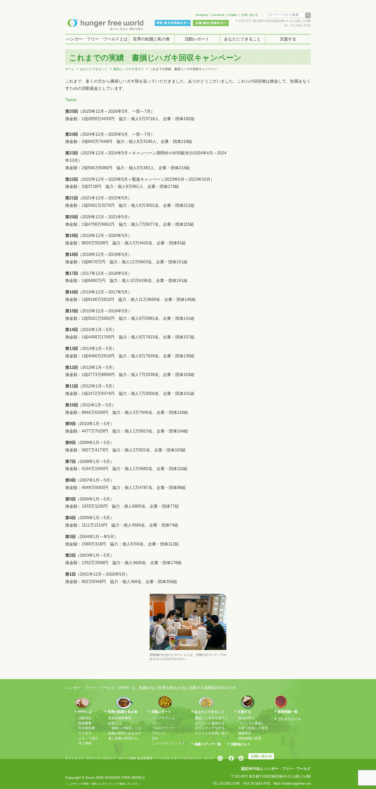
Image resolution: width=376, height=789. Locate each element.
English (232, 14)
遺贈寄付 (244, 733)
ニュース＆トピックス (168, 743)
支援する (288, 39)
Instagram (202, 14)
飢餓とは (114, 723)
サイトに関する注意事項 (135, 758)
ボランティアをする (210, 728)
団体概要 (85, 723)
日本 (155, 738)
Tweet (70, 100)
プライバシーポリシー (101, 758)
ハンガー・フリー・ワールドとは (97, 39)
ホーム (69, 69)
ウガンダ (158, 733)
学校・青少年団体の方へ (173, 23)
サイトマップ (74, 758)
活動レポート (197, 39)
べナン (157, 723)
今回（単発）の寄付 (253, 728)
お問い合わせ (249, 14)
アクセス (85, 733)
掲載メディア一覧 (207, 744)
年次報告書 (86, 728)
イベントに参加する (210, 723)
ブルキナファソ (163, 728)
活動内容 (85, 718)
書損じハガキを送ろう (128, 69)
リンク (208, 758)
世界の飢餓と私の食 (151, 39)
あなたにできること (242, 39)
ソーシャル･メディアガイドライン (178, 758)
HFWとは (85, 712)
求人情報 (85, 743)
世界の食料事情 (119, 718)
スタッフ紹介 (88, 738)
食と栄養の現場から (123, 738)
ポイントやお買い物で (211, 733)
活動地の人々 (240, 744)
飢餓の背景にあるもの (124, 733)
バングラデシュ (163, 718)
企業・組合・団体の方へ (211, 23)
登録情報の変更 (249, 738)
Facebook (218, 14)
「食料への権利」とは (124, 728)
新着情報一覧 (288, 712)
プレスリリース (289, 719)
